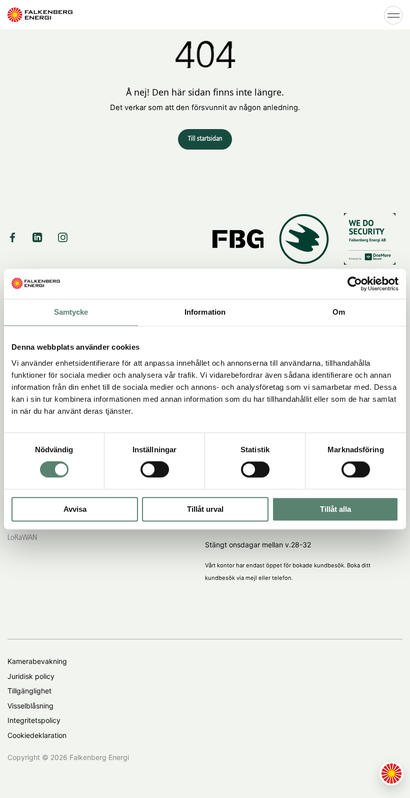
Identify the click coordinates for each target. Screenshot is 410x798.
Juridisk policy (31, 676)
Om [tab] (338, 312)
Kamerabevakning (37, 661)
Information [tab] (205, 312)
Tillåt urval (205, 509)
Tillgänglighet (30, 690)
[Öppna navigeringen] (393, 15)
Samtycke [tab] (71, 312)
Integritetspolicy (34, 720)
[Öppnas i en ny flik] (354, 283)
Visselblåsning (31, 705)
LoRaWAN (22, 537)
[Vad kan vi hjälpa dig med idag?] (392, 773)
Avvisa (75, 509)
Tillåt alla (335, 509)
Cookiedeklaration (37, 735)
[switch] (154, 470)
